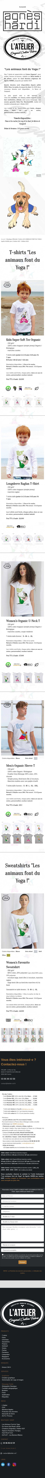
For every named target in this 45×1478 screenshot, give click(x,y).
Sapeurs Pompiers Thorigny (11, 1431)
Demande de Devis (8, 1414)
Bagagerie (5, 1356)
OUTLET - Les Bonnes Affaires (12, 1435)
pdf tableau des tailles (28, 1109)
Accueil (3, 239)
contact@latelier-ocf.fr (28, 1143)
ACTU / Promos (7, 1416)
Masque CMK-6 (6, 1367)
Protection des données (10, 1411)
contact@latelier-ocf (9, 1453)
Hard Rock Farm (7, 1433)
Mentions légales (7, 1409)
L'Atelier (4, 1405)
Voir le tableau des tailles (25, 1169)
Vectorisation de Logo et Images (12, 1380)
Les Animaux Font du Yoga (11, 1424)
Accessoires (6, 1359)
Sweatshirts (6, 1342)
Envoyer (22, 1262)
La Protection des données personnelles (19, 1271)
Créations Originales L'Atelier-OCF (13, 1428)
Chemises (5, 1339)
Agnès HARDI (9, 81)
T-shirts (4, 1335)
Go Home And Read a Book (11, 1426)
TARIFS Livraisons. (18, 1124)
